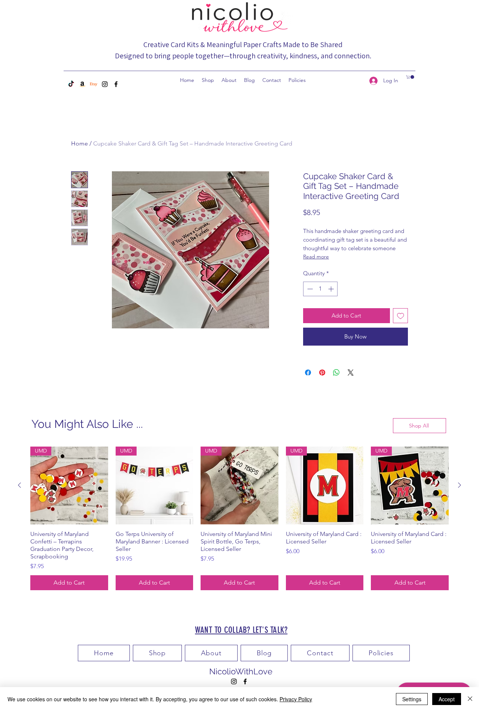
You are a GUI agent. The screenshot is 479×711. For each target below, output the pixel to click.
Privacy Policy (296, 699)
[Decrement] (309, 289)
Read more (316, 256)
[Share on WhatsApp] (336, 372)
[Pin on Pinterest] (322, 372)
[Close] (470, 699)
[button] (410, 77)
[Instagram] (105, 84)
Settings (411, 699)
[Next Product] (459, 485)
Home (79, 143)
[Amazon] (82, 84)
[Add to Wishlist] (400, 316)
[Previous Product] (19, 485)
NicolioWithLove (240, 671)
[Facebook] (116, 84)
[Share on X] (350, 372)
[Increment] (332, 289)
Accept (447, 699)
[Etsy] (93, 84)
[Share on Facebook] (307, 372)
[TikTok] (71, 84)
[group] (239, 518)
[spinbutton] (320, 289)
